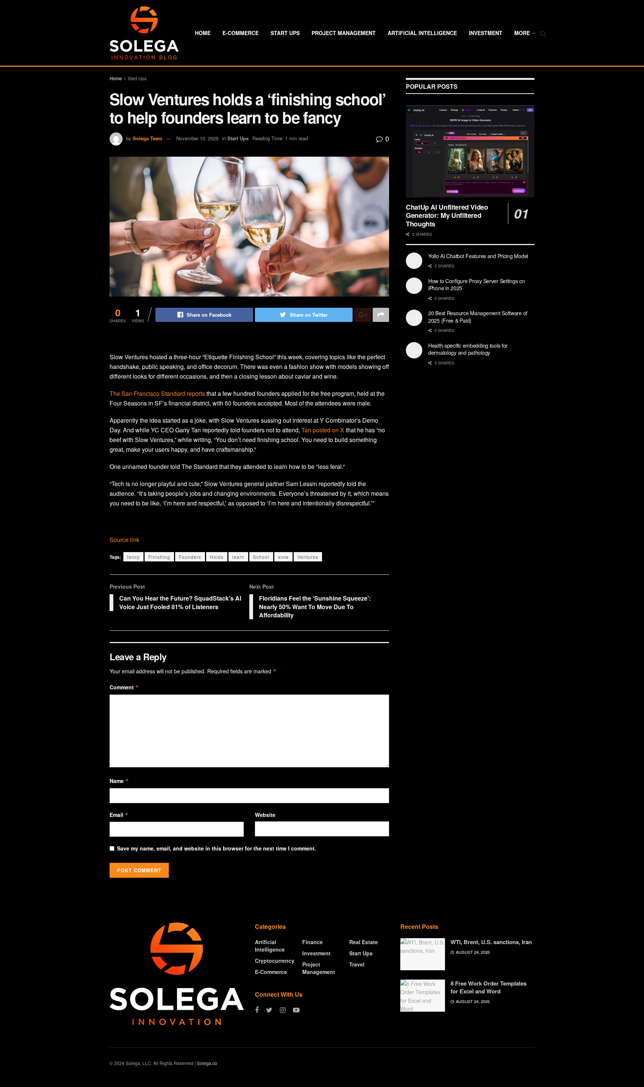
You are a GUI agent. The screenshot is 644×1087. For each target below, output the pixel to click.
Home (203, 33)
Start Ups (285, 33)
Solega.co (207, 1063)
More (522, 33)
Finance (312, 942)
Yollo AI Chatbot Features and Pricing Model (478, 256)
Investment (485, 33)
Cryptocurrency (274, 960)
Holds (217, 557)
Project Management (344, 33)
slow (283, 557)
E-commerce (240, 33)
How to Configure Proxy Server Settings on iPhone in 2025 (476, 284)
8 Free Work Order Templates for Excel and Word (489, 987)
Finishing (159, 557)
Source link (124, 539)
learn (238, 557)
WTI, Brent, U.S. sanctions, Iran (491, 942)
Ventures (307, 557)
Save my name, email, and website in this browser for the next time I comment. (216, 848)
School (261, 557)
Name (119, 780)
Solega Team (147, 138)
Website (265, 814)
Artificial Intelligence (422, 33)
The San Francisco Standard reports (157, 393)
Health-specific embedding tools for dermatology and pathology (468, 349)
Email (119, 814)
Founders (190, 557)
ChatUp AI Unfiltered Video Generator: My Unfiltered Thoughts (447, 215)
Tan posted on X (323, 430)
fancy (133, 557)
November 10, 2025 (197, 138)
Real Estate (363, 942)
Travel (356, 964)
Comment (124, 687)
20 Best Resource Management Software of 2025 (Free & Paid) (477, 316)
